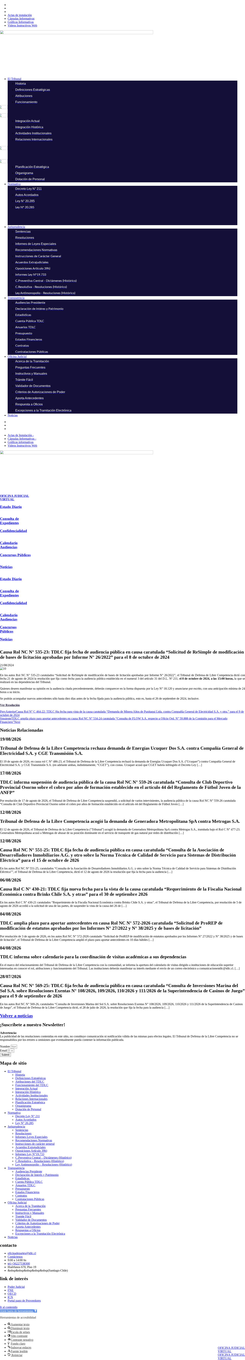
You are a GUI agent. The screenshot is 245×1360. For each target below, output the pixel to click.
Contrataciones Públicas (29, 1199)
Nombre (5, 1046)
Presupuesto (22, 1188)
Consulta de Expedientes (9, 521)
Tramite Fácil (23, 1216)
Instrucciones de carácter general (35, 1143)
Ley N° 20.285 (24, 1123)
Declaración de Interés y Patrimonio (37, 1175)
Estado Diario (11, 507)
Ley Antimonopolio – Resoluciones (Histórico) (43, 1164)
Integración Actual (26, 1088)
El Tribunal (14, 1071)
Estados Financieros (27, 1192)
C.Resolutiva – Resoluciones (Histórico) (39, 1161)
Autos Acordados (25, 1119)
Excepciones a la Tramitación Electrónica (40, 1233)
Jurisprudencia (16, 1126)
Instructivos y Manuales (29, 1213)
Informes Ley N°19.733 (29, 1154)
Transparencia (16, 1168)
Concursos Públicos (15, 555)
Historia (20, 1074)
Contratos (21, 1195)
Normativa (14, 1112)
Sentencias (21, 1130)
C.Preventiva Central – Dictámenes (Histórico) (43, 1157)
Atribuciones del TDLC (29, 1081)
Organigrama (23, 1105)
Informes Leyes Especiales (31, 1137)
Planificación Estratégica (30, 1102)
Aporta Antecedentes (28, 1226)
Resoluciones (23, 1133)
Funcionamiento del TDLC (31, 1085)
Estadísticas (22, 1178)
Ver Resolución (10, 705)
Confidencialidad (13, 531)
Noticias (6, 567)
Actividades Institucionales (31, 1095)
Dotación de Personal (28, 1109)
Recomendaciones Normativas (33, 1140)
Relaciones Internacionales (31, 1099)
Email (4, 1050)
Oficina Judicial (17, 1202)
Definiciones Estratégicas (30, 1078)
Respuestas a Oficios (27, 1230)
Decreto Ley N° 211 (27, 1116)
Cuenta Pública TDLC (29, 1181)
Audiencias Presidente (28, 1171)
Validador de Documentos (31, 1219)
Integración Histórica (28, 1092)
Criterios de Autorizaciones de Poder (37, 1223)
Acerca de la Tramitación (30, 1206)
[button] (126, 79)
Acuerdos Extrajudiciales (30, 1147)
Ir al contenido (8, 1307)
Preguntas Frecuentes (28, 1209)
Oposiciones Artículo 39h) (31, 1150)
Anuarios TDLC (25, 1185)
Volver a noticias (16, 1015)
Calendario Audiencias (9, 545)
